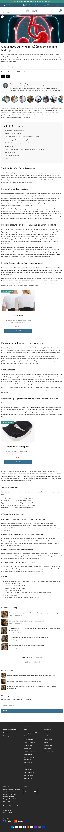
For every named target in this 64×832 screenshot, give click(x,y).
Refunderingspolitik (29, 742)
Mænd (46, 736)
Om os (26, 730)
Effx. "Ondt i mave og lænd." (13, 590)
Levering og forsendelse (10, 736)
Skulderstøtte (48, 745)
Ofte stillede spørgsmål (11, 155)
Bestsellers (47, 730)
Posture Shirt (48, 739)
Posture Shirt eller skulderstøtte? (29, 753)
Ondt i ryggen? (28, 769)
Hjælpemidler (48, 749)
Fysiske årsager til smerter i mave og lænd (17, 140)
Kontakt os (6, 733)
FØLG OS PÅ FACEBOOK (32, 662)
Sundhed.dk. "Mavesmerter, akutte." (15, 586)
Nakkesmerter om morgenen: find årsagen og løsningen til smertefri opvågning (33, 613)
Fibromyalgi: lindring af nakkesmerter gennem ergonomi (26, 621)
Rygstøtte (47, 742)
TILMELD (5, 711)
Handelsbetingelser (30, 736)
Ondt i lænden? (28, 775)
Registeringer (28, 745)
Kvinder (46, 733)
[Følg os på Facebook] (26, 791)
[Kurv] (60, 11)
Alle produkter (48, 752)
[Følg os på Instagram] (30, 791)
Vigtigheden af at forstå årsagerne (14, 130)
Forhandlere (27, 749)
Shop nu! (47, 1)
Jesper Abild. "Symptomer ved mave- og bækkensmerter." (22, 597)
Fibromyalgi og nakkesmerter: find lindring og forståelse (26, 645)
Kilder (6, 159)
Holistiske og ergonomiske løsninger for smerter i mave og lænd (24, 149)
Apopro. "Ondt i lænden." (12, 595)
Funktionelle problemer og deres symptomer (18, 143)
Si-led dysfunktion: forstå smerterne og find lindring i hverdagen (28, 637)
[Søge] (7, 11)
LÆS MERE (18, 331)
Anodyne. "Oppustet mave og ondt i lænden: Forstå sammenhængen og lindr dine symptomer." (33, 581)
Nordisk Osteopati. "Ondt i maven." (15, 588)
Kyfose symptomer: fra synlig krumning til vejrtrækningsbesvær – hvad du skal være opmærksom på (32, 687)
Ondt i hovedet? (28, 779)
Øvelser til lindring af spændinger (30, 758)
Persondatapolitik (29, 739)
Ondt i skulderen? (29, 772)
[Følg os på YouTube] (35, 791)
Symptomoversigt (10, 152)
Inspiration (27, 782)
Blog (25, 766)
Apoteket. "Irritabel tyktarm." (13, 583)
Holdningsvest (28, 763)
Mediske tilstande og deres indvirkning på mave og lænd (21, 137)
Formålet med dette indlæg (12, 133)
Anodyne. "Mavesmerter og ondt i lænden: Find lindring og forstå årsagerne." (28, 593)
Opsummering (8, 146)
